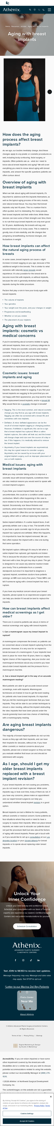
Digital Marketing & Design (29, 1046)
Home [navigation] (7, 26)
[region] (27, 1109)
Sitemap (39, 1035)
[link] (34, 9)
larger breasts (29, 270)
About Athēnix (27, 1014)
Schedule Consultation (27, 926)
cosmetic (26, 404)
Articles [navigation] (23, 26)
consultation (35, 837)
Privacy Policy (29, 1035)
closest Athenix (31, 840)
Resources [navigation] (15, 26)
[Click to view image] (24, 89)
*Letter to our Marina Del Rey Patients (27, 986)
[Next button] (49, 92)
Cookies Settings (27, 1113)
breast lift (46, 400)
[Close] (51, 1097)
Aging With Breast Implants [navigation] (38, 26)
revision (37, 802)
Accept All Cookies (27, 1121)
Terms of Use (16, 1035)
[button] (30, 9)
